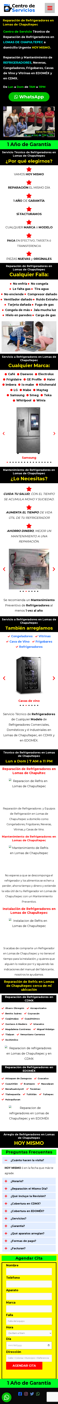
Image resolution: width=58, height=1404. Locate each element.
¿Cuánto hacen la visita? (27, 1160)
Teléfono (13, 1278)
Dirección (13, 1352)
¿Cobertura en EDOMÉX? (27, 1211)
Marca (10, 1302)
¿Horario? (17, 1181)
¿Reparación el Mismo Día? (29, 1188)
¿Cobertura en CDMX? (26, 1203)
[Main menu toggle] (50, 8)
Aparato (12, 1290)
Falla (9, 1315)
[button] (4, 433)
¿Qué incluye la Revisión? (28, 1196)
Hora (9, 1327)
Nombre (12, 1265)
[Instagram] (26, 1394)
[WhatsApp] (38, 1394)
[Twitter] (32, 1394)
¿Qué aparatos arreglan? (27, 1233)
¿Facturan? (18, 1248)
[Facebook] (20, 1394)
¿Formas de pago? (23, 1240)
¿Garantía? (18, 1226)
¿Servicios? (18, 1218)
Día (8, 1339)
